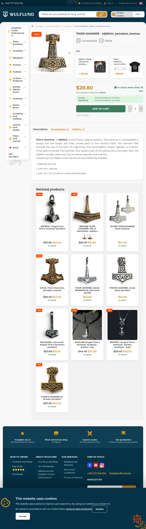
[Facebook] (89, 465)
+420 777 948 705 (14, 3)
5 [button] (51, 70)
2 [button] (44, 70)
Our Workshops (46, 466)
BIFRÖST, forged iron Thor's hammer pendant (52, 227)
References (43, 471)
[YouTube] (95, 465)
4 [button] (49, 70)
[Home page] (33, 26)
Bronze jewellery (53, 26)
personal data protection (79, 509)
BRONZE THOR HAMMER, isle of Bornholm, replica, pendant (87, 230)
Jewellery (40, 26)
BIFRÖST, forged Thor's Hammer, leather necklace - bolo (122, 344)
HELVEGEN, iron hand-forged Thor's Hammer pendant (52, 344)
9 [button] (62, 70)
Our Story (43, 461)
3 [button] (46, 70)
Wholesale (17, 474)
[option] (52, 53)
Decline (100, 509)
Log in (110, 3)
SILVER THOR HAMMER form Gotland (122, 227)
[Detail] (100, 66)
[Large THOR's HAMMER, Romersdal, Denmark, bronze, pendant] (84, 237)
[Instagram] (102, 465)
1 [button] (41, 70)
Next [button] (69, 53)
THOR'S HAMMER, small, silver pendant (122, 289)
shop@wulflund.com (120, 473)
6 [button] (54, 70)
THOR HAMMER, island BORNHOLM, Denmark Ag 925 (87, 290)
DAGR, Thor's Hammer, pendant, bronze (52, 289)
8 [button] (59, 70)
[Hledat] (101, 14)
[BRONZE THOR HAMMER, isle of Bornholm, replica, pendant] (90, 237)
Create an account (128, 3)
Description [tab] (40, 129)
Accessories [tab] (60, 129)
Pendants (67, 26)
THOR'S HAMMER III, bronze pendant (52, 398)
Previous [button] (35, 53)
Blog (55, 461)
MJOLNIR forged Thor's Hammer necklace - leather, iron (87, 344)
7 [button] (57, 70)
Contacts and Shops (92, 3)
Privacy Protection (73, 477)
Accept (23, 516)
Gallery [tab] (78, 129)
